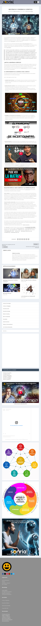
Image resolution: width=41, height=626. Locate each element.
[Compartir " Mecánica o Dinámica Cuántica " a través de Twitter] (20, 239)
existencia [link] (6, 38)
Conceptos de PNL (6, 374)
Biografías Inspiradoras (6, 593)
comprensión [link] (27, 189)
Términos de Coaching (7, 372)
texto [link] (14, 228)
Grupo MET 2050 (5, 608)
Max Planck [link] (27, 43)
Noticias (3, 581)
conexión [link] (26, 40)
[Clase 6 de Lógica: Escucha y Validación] (29, 273)
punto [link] (31, 195)
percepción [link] (13, 41)
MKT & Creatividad (6, 316)
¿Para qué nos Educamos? (6, 594)
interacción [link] (22, 164)
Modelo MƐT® (4, 590)
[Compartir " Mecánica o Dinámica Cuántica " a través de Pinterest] (22, 239)
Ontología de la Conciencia (6, 591)
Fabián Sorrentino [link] (26, 224)
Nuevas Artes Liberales (6, 605)
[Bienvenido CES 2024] (11, 288)
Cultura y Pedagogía (6, 306)
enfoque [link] (5, 203)
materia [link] (22, 56)
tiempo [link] (22, 205)
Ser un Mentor (4, 584)
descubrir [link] (7, 227)
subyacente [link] (16, 56)
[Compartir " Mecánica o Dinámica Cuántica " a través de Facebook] (18, 239)
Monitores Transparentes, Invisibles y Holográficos (10, 281)
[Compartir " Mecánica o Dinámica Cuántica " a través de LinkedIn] (24, 239)
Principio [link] (6, 115)
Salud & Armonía (6, 321)
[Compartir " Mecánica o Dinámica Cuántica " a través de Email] (26, 239)
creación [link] (12, 197)
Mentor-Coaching (6, 313)
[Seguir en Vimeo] (13, 574)
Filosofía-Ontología (6, 311)
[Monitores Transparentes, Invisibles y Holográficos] (11, 273)
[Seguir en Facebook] (3, 574)
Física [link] (24, 43)
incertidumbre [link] (20, 166)
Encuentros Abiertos (5, 603)
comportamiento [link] (24, 68)
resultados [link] (9, 217)
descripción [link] (27, 52)
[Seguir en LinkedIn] (11, 574)
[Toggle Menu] (35, 2)
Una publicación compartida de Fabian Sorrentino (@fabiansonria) (16, 439)
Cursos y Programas (5, 600)
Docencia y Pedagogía (7, 377)
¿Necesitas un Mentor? (6, 583)
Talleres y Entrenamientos (8, 324)
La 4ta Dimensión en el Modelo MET (28, 296)
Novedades (5, 319)
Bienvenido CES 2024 (7, 293)
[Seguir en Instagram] (7, 574)
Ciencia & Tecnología (29, 11)
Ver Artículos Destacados (7, 327)
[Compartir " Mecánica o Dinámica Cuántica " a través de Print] (28, 239)
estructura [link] (33, 40)
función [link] (16, 164)
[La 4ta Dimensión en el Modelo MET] (29, 289)
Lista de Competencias (7, 375)
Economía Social (6, 308)
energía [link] (34, 68)
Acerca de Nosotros (5, 580)
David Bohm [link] (9, 47)
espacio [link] (34, 195)
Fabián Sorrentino (16, 11)
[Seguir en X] (5, 574)
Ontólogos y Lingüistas (7, 376)
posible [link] (23, 40)
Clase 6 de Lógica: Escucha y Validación (28, 280)
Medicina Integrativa (7, 379)
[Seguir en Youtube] (9, 574)
